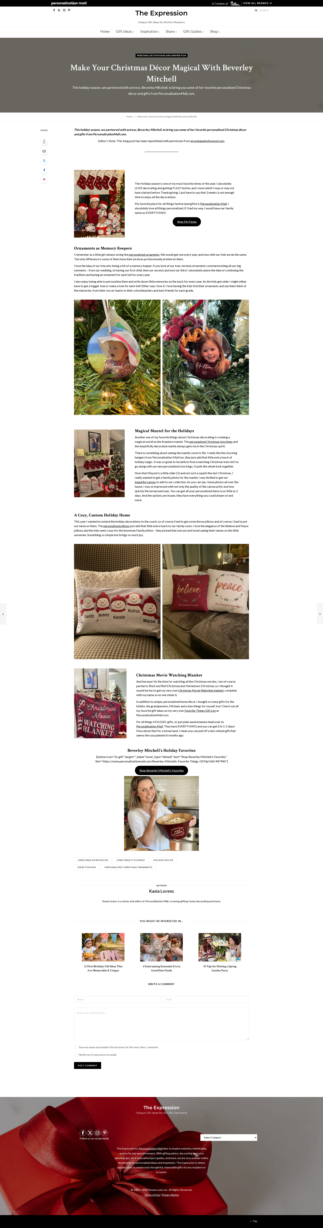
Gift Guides (192, 31)
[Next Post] (320, 613)
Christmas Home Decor (93, 860)
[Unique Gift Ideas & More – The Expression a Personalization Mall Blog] (161, 14)
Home (105, 31)
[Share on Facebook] (44, 170)
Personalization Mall (213, 203)
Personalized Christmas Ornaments (129, 867)
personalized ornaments (144, 254)
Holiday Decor (163, 860)
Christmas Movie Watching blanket (201, 690)
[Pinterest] (44, 179)
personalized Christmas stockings (211, 441)
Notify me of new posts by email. (98, 1054)
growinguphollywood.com (207, 141)
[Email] (44, 151)
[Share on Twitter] (44, 160)
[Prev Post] (3, 613)
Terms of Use (152, 1194)
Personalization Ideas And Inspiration (161, 55)
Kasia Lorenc (161, 883)
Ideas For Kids (87, 867)
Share (170, 31)
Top (254, 1221)
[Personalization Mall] (68, 3)
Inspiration (148, 31)
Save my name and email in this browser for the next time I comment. (119, 1047)
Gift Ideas (124, 31)
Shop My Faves (187, 221)
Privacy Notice (170, 1194)
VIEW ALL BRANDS (256, 3)
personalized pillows (116, 526)
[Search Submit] (256, 10)
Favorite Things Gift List (200, 710)
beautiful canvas (145, 482)
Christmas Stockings (131, 860)
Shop (214, 31)
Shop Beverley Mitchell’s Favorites (161, 770)
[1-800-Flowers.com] (235, 3)
